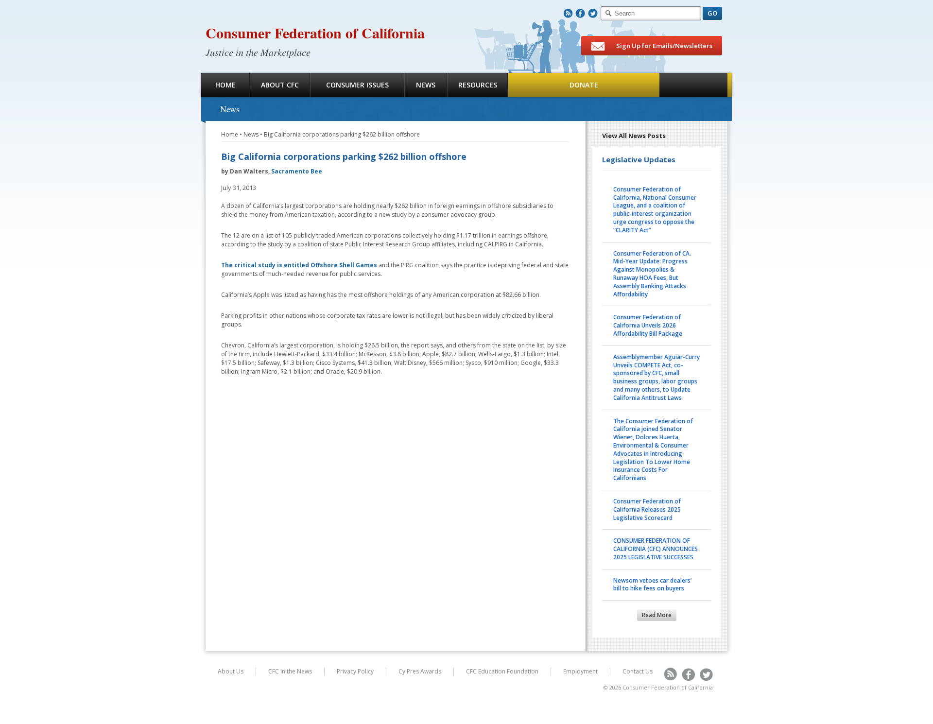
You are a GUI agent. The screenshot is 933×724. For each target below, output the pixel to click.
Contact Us (637, 671)
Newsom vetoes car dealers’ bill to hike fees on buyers (652, 584)
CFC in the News (290, 671)
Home (225, 84)
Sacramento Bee (296, 171)
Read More (657, 615)
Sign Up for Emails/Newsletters (663, 45)
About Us (230, 671)
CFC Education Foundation (502, 671)
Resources (477, 84)
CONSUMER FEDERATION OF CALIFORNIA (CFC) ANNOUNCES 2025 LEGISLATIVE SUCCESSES (655, 548)
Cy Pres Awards (419, 671)
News (425, 84)
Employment (580, 671)
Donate (584, 84)
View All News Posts (634, 135)
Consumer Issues (357, 84)
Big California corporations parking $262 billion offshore (342, 134)
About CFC (280, 84)
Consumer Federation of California (315, 32)
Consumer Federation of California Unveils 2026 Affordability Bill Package (647, 325)
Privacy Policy (355, 671)
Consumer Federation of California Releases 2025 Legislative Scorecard (647, 509)
